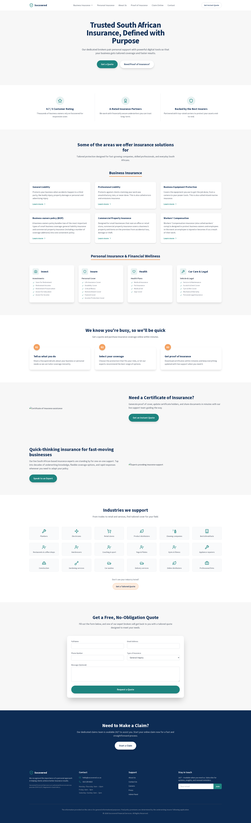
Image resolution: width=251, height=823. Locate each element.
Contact (171, 5)
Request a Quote (125, 689)
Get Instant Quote (211, 5)
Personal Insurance (105, 5)
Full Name (75, 641)
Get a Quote (107, 64)
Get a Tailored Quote (125, 586)
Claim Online (157, 5)
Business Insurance (81, 5)
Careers (132, 786)
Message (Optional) (79, 665)
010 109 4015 (88, 782)
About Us (123, 5)
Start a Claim (125, 745)
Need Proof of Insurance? (137, 64)
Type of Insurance (134, 653)
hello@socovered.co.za (92, 777)
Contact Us (133, 782)
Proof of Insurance (139, 5)
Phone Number (77, 653)
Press (131, 790)
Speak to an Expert (43, 478)
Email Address (132, 641)
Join (218, 786)
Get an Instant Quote (144, 417)
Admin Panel (133, 794)
